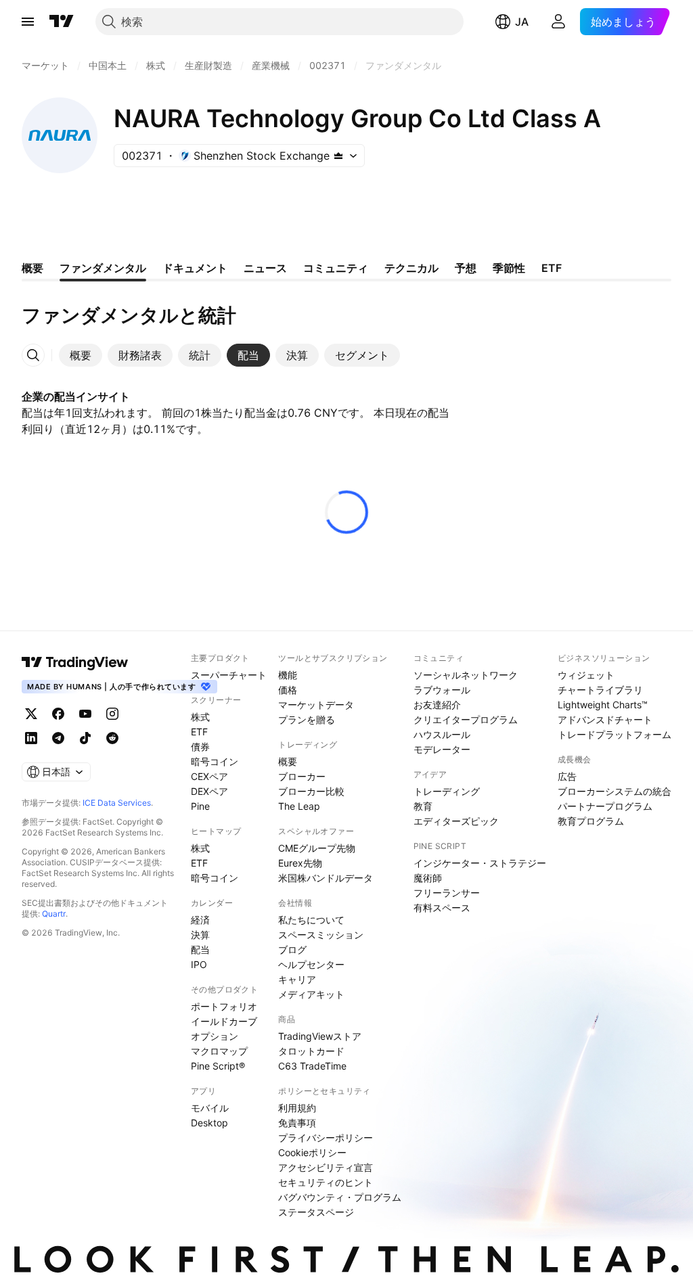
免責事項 (297, 1122)
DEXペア (209, 791)
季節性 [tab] (509, 268)
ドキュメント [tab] (194, 268)
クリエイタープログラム (465, 719)
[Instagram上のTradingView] (112, 713)
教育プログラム (591, 821)
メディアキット (311, 994)
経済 (200, 919)
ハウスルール (441, 734)
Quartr (54, 914)
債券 (200, 746)
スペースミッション (320, 934)
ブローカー (302, 776)
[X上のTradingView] (31, 713)
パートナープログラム (605, 806)
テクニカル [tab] (411, 268)
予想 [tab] (465, 268)
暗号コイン (214, 761)
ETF (199, 731)
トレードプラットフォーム (614, 734)
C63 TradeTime (312, 1066)
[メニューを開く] (27, 21)
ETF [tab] (551, 268)
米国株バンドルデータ (325, 878)
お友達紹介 (437, 704)
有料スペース (441, 907)
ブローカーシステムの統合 (614, 791)
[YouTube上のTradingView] (85, 713)
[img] (338, 156)
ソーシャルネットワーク (465, 675)
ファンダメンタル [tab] (103, 268)
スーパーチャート (229, 675)
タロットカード (311, 1051)
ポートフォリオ (224, 1006)
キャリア (297, 979)
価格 (287, 689)
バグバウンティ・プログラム (339, 1197)
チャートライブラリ (600, 689)
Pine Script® (218, 1066)
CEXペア (209, 776)
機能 (287, 675)
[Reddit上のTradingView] (112, 738)
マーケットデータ (316, 704)
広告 (567, 776)
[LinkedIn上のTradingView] (31, 738)
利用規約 (297, 1108)
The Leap (299, 806)
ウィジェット (586, 675)
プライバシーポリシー (325, 1137)
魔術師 (427, 878)
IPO (199, 964)
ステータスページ (316, 1212)
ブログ (292, 949)
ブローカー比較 (311, 791)
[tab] (80, 355)
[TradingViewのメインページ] (61, 21)
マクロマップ (219, 1051)
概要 (287, 761)
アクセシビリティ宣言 (325, 1167)
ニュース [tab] (265, 268)
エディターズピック (456, 821)
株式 (200, 717)
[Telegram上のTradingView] (58, 738)
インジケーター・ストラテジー (479, 863)
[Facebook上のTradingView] (58, 713)
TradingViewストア (319, 1036)
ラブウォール (441, 689)
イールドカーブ (224, 1021)
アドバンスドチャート (605, 719)
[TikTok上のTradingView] (85, 738)
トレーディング (446, 791)
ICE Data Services (117, 803)
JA (522, 21)
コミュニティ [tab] (335, 268)
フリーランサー (446, 892)
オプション (214, 1036)
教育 (422, 806)
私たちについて (311, 919)
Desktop (209, 1122)
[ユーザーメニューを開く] (558, 21)
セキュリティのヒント (325, 1182)
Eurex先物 (300, 863)
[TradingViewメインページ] (75, 662)
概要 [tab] (32, 268)
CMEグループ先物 (316, 848)
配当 (200, 949)
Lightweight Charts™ (603, 704)
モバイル (210, 1108)
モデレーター (441, 749)
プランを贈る (306, 719)
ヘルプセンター (311, 964)
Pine (200, 806)
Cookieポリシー (312, 1152)
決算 (200, 934)
